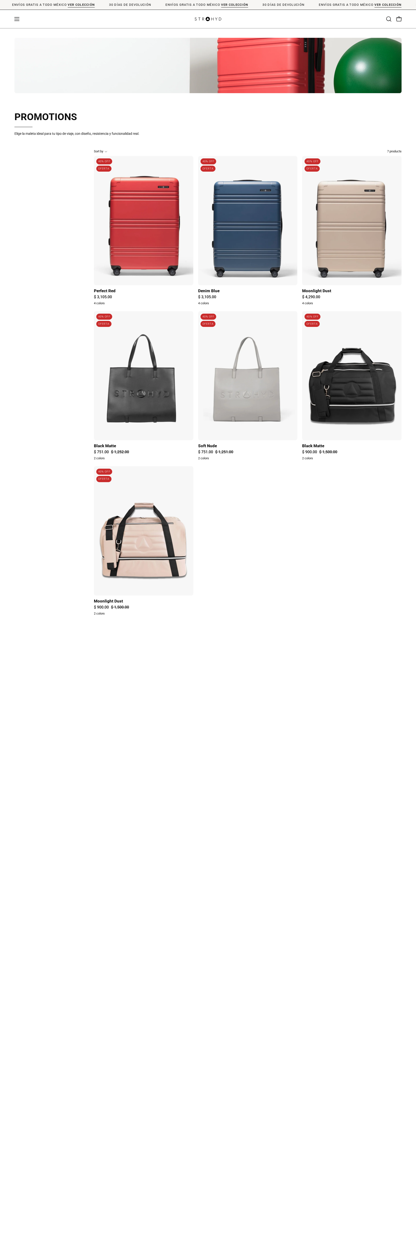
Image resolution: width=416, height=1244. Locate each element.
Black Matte (105, 446)
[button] (389, 19)
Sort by (98, 151)
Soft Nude (207, 446)
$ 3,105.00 (103, 297)
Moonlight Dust (316, 291)
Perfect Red (105, 291)
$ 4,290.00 (311, 297)
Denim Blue (209, 291)
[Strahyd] (208, 19)
